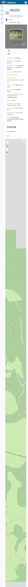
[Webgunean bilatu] (2, 8)
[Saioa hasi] (2, 20)
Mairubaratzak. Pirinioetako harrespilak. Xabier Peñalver (15, 119)
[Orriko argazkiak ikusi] (9, 53)
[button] (20, 413)
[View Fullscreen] (7, 149)
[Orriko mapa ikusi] (9, 50)
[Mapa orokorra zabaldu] (2, 12)
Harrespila (18, 58)
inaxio (10, 19)
